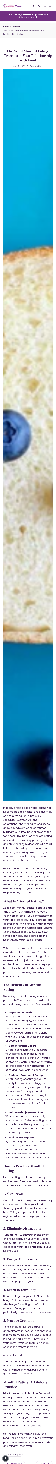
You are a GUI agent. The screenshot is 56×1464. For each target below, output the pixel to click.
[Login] (39, 5)
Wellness (16, 26)
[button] (33, 5)
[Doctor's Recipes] (12, 5)
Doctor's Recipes (13, 1454)
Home (6, 26)
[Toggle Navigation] (50, 5)
